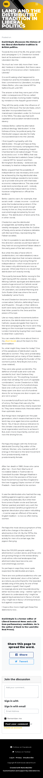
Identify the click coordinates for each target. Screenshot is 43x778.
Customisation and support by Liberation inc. (21, 771)
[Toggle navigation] (36, 4)
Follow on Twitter (22, 752)
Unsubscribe (28, 758)
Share (23, 654)
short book (10, 341)
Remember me (14, 718)
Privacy (19, 758)
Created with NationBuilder (21, 768)
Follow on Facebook (22, 747)
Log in (11, 758)
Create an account (13, 728)
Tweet (23, 661)
